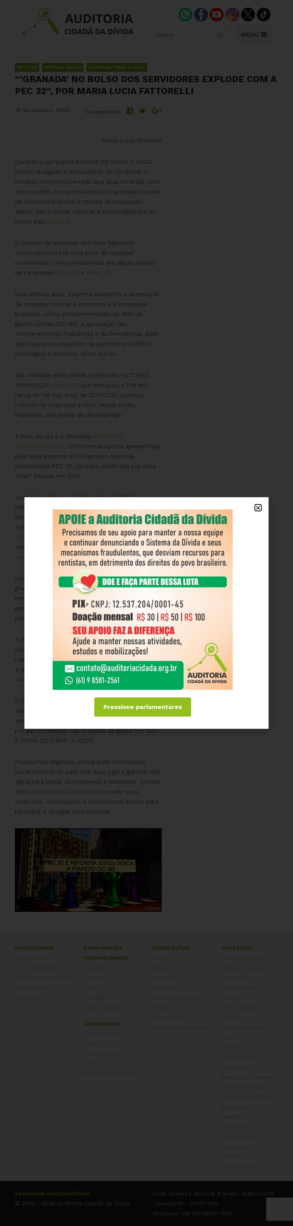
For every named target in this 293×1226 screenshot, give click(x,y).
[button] (258, 508)
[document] (146, 613)
